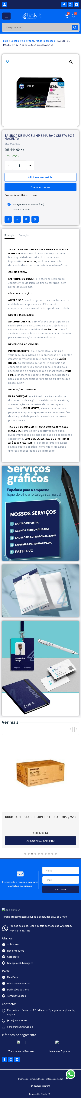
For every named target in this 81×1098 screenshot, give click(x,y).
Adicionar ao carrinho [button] (41, 841)
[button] (8, 61)
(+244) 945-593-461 (20, 930)
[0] (74, 16)
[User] (4, 4)
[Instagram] (70, 4)
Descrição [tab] (10, 235)
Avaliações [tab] (24, 235)
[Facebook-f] (64, 4)
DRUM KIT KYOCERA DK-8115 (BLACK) (40, 817)
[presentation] (70, 729)
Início (5, 40)
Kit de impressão (45, 40)
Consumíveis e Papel (22, 40)
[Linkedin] (76, 4)
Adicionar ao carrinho (40, 177)
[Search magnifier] (75, 27)
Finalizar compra (40, 187)
